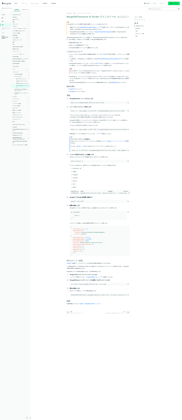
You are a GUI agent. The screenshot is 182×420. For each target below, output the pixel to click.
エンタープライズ (87, 13)
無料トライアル (174, 3)
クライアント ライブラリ (6, 29)
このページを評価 (138, 17)
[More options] (128, 17)
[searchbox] (162, 9)
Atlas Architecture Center (5, 37)
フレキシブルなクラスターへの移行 (20, 144)
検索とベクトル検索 (17, 110)
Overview (15, 17)
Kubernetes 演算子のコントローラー (20, 58)
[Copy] (128, 103)
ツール (3, 32)
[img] (135, 19)
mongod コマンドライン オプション (115, 141)
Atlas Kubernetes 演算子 (18, 46)
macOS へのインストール (21, 81)
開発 (2, 21)
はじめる (3, 14)
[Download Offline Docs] (27, 418)
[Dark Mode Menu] (179, 9)
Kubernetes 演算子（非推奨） (19, 61)
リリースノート (16, 51)
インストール (79, 13)
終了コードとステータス (18, 117)
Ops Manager (16, 56)
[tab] (17, 9)
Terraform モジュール (17, 135)
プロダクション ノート (17, 114)
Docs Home (69, 13)
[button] (147, 3)
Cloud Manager (16, 63)
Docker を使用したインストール (22, 86)
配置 (2, 18)
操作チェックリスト (17, 112)
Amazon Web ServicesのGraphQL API (20, 142)
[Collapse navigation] (30, 418)
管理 (74, 13)
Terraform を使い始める (18, 133)
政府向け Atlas (16, 49)
